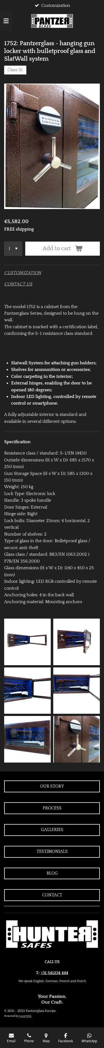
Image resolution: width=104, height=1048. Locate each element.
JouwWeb (25, 1016)
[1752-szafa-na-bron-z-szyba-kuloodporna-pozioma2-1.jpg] (76, 641)
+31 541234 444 (54, 973)
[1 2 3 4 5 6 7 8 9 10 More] (13, 249)
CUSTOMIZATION (22, 272)
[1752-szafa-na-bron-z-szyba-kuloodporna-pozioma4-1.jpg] (27, 690)
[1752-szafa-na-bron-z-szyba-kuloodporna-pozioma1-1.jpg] (27, 641)
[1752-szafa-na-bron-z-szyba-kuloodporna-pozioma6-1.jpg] (76, 739)
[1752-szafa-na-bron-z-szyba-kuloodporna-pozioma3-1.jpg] (76, 690)
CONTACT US (18, 284)
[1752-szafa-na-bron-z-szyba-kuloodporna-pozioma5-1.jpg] (27, 739)
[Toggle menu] (6, 21)
